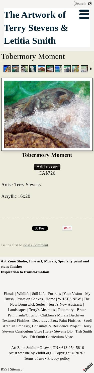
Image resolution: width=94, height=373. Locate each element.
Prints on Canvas (30, 299)
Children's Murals (54, 315)
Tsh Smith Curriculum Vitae (51, 337)
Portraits (54, 293)
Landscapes (17, 309)
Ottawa (45, 347)
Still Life (38, 293)
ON (55, 347)
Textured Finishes (16, 320)
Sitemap (16, 369)
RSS (4, 369)
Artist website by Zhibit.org (30, 353)
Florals (9, 293)
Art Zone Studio (23, 347)
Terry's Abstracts (42, 309)
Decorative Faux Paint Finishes (56, 320)
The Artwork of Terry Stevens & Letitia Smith (36, 28)
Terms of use (34, 358)
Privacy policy (58, 358)
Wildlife (23, 293)
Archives (77, 315)
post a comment (35, 245)
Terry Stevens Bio (59, 331)
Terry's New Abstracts (65, 304)
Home (50, 299)
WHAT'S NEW (69, 299)
